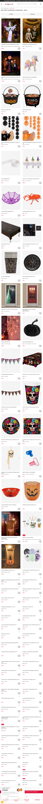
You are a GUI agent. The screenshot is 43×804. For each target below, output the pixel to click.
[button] (2, 802)
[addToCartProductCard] (19, 48)
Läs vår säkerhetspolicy (5, 794)
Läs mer (7, 798)
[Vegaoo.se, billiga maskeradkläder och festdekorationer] (9, 4)
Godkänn (19, 798)
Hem (2, 8)
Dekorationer (5, 8)
